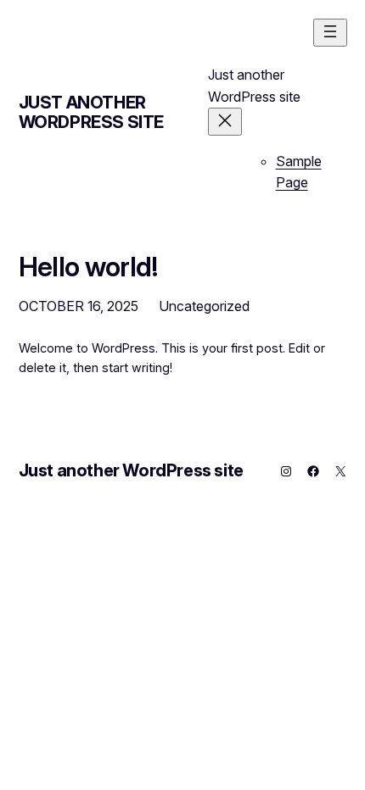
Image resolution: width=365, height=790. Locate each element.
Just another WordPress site (91, 112)
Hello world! (88, 267)
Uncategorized (204, 306)
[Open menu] (330, 33)
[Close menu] (225, 122)
